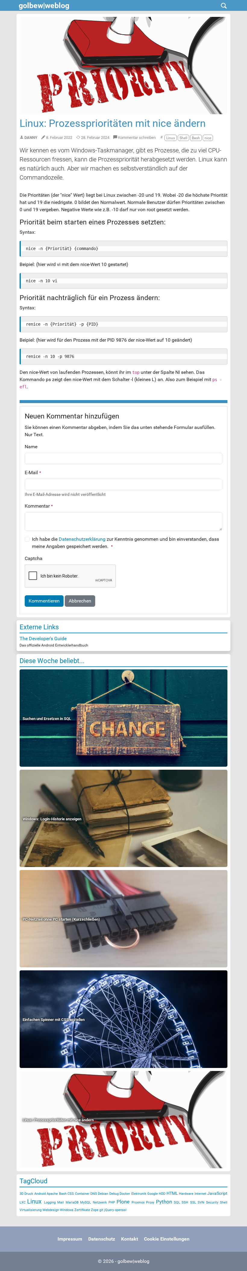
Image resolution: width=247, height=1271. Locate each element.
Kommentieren (44, 601)
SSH (185, 1202)
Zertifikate (82, 1210)
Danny (30, 137)
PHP (111, 1202)
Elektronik (138, 1194)
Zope (94, 1210)
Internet (200, 1194)
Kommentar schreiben (136, 137)
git (101, 1210)
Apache (52, 1194)
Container (82, 1194)
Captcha (33, 558)
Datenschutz (101, 1239)
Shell (223, 1202)
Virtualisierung (31, 1210)
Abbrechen (80, 601)
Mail (60, 1202)
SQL (177, 1202)
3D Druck (26, 1194)
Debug (114, 1194)
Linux (34, 1201)
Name (31, 446)
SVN (201, 1202)
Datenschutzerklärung (82, 539)
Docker (125, 1194)
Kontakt (129, 1239)
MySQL (85, 1202)
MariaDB (72, 1202)
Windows (66, 1210)
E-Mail (32, 472)
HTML (172, 1193)
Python (164, 1202)
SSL (193, 1202)
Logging (50, 1202)
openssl (121, 1210)
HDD (162, 1194)
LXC (23, 1202)
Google (152, 1194)
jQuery (109, 1210)
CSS (70, 1194)
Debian (103, 1194)
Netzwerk (100, 1202)
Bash (63, 1194)
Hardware (186, 1194)
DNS (93, 1194)
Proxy (150, 1202)
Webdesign (50, 1210)
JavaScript (217, 1193)
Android (40, 1194)
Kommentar (38, 506)
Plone (123, 1202)
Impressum (70, 1239)
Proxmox (138, 1202)
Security (212, 1202)
